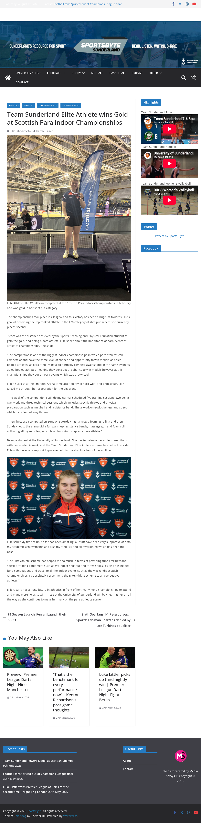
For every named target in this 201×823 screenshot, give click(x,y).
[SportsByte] (8, 77)
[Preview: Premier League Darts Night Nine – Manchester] (23, 649)
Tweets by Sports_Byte (169, 236)
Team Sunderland (47, 105)
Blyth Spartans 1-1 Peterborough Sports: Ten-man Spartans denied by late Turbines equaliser (103, 620)
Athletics (13, 105)
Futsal (137, 73)
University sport (28, 73)
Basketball (118, 73)
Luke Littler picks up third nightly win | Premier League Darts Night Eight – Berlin (114, 687)
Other (153, 73)
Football (54, 73)
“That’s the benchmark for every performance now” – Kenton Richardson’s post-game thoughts (66, 692)
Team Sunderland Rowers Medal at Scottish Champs (38, 761)
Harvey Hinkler (44, 131)
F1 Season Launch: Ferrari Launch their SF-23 (37, 617)
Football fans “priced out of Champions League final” (88, 4)
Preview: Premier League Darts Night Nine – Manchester (22, 682)
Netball (97, 73)
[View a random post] (193, 77)
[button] (63, 73)
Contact (22, 82)
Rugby (76, 73)
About (127, 761)
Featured (28, 105)
